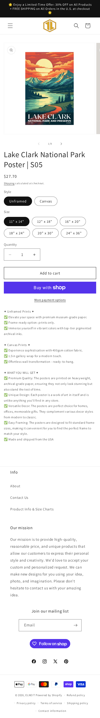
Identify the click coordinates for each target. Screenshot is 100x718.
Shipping (9, 183)
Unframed (18, 201)
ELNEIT (30, 695)
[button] (10, 25)
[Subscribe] (75, 625)
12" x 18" (44, 221)
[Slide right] (61, 143)
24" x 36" (74, 233)
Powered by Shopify (49, 695)
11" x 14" (16, 221)
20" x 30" (45, 233)
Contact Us (19, 497)
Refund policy (76, 695)
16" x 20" (73, 221)
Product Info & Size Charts (32, 509)
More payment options (50, 300)
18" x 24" (17, 233)
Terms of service (51, 703)
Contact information (52, 711)
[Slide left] (38, 143)
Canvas (46, 201)
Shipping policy (77, 703)
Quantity (10, 244)
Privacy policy (26, 703)
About (15, 486)
